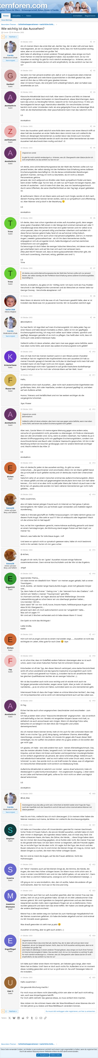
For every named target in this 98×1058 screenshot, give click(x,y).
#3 (94, 92)
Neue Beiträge (6, 20)
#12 (94, 409)
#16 (94, 574)
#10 (94, 352)
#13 (94, 463)
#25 (94, 977)
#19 (94, 701)
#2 (94, 70)
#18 (94, 656)
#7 (94, 268)
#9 (94, 317)
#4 (94, 126)
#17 (94, 634)
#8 (94, 296)
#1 (94, 42)
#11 (94, 375)
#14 (94, 494)
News (28, 15)
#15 (94, 550)
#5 (94, 148)
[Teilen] (91, 42)
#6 (94, 218)
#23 (94, 891)
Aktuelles (17, 15)
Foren (6, 15)
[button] (22, 15)
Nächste (12, 37)
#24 (94, 936)
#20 (94, 794)
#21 (94, 825)
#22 (94, 864)
